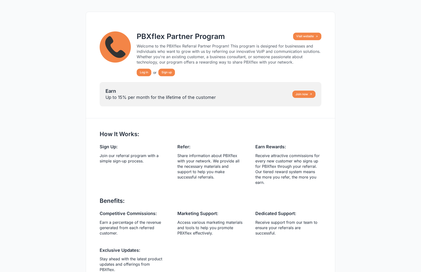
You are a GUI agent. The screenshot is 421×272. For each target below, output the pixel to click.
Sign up (167, 72)
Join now (302, 94)
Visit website (305, 36)
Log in (144, 72)
